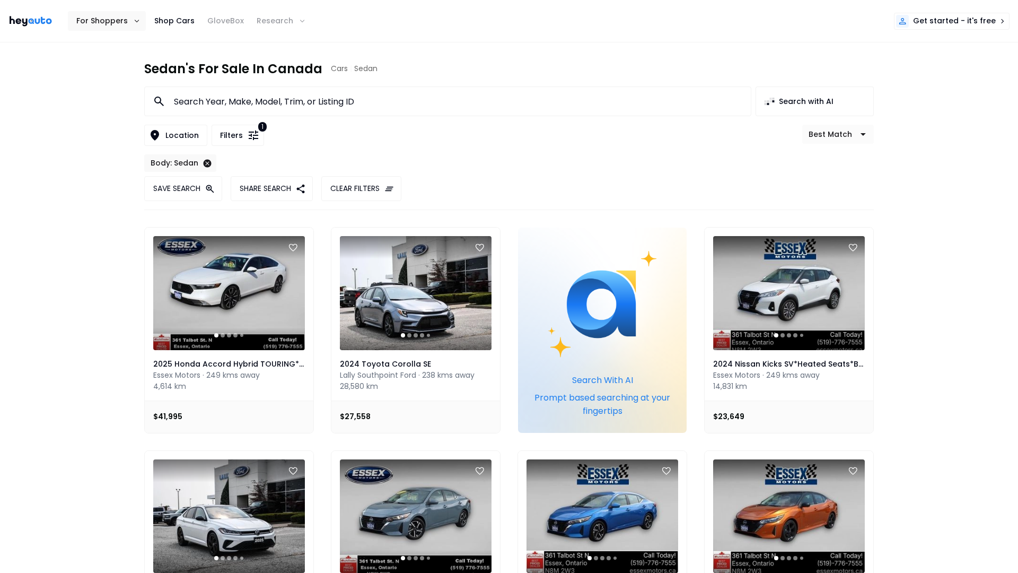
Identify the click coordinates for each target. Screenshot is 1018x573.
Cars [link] (339, 68)
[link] (30, 21)
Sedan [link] (366, 68)
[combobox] (456, 101)
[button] (107, 21)
